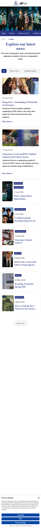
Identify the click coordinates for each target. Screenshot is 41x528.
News (4, 33)
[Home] (20, 3)
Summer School (23, 33)
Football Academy (30, 71)
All (4, 71)
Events (11, 33)
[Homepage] (4, 39)
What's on (8, 39)
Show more (20, 323)
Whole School (14, 71)
